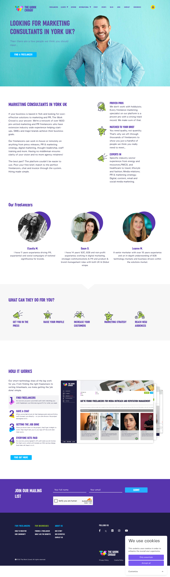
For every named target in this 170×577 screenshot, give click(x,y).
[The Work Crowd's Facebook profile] (99, 531)
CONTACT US (59, 537)
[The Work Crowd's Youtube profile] (126, 531)
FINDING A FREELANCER (42, 531)
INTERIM (73, 7)
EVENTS (104, 7)
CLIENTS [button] (63, 7)
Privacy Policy (104, 560)
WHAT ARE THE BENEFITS (43, 534)
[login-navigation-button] (153, 7)
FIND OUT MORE (21, 457)
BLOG (111, 7)
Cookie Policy (118, 560)
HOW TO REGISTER (21, 531)
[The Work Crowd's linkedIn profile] (112, 531)
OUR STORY (58, 531)
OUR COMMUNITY (20, 534)
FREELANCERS (53, 7)
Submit (136, 490)
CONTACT (127, 7)
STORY (96, 7)
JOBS (118, 7)
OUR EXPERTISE (60, 534)
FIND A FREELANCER (23, 54)
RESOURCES (137, 7)
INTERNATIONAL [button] (84, 7)
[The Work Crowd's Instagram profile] (119, 531)
